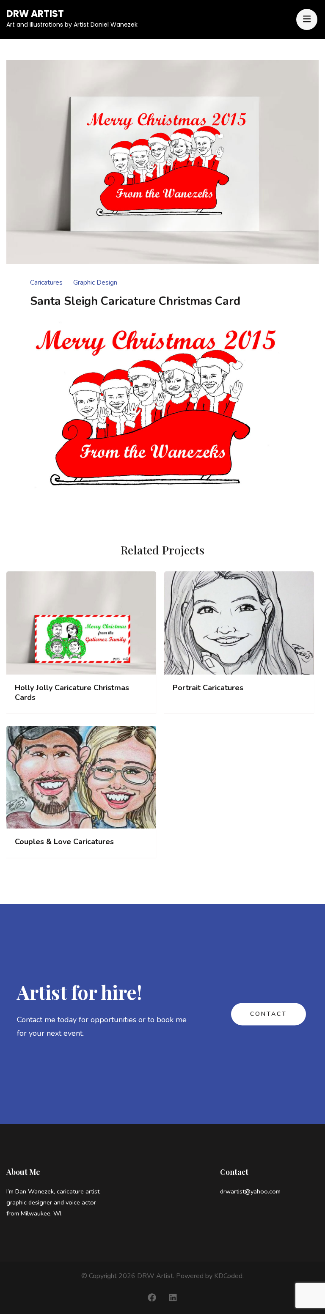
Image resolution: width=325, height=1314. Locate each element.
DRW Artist (35, 13)
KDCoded (228, 1276)
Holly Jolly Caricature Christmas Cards (72, 692)
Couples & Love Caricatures (64, 842)
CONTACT (268, 1014)
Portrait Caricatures (208, 688)
